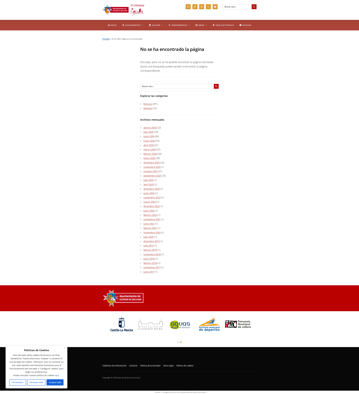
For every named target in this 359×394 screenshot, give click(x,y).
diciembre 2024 (151, 188)
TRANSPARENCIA (179, 25)
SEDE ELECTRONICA (225, 25)
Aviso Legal (168, 365)
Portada (106, 39)
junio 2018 (148, 258)
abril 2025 (148, 184)
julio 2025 (148, 180)
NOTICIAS (246, 25)
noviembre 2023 (152, 197)
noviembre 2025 (152, 167)
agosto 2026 (149, 127)
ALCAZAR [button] (156, 25)
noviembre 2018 (152, 254)
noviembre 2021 (152, 219)
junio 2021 (148, 223)
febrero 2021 (150, 228)
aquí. (57, 375)
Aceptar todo (55, 382)
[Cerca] (64, 348)
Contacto (133, 365)
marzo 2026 (149, 149)
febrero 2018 (150, 263)
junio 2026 (148, 136)
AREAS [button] (201, 25)
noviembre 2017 (152, 267)
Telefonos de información (114, 365)
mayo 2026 (149, 140)
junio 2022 (148, 210)
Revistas (147, 108)
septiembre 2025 (152, 175)
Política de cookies (185, 365)
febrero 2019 (150, 250)
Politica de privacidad (150, 365)
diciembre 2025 (151, 162)
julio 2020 (148, 236)
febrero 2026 (150, 153)
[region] (36, 367)
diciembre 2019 (151, 241)
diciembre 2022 (151, 206)
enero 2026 (149, 158)
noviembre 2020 (152, 232)
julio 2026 (148, 132)
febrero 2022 (150, 215)
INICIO (114, 25)
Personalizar (18, 382)
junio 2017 (148, 271)
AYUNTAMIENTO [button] (133, 25)
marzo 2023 (149, 201)
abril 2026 (148, 145)
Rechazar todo (36, 382)
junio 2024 (148, 193)
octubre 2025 (150, 171)
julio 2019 (148, 245)
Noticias (147, 104)
